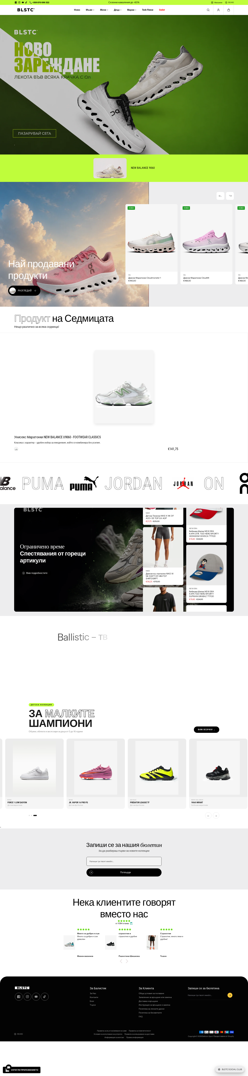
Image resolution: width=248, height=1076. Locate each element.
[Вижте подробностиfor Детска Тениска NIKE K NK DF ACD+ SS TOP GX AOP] (163, 537)
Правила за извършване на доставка (139, 1034)
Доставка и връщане (148, 1001)
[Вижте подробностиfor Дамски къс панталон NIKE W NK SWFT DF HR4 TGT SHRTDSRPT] (163, 595)
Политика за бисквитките (150, 1013)
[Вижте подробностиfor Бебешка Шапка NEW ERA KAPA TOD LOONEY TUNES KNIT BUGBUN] (206, 577)
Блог (92, 1001)
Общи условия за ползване (151, 993)
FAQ (141, 1016)
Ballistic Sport (207, 1036)
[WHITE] (16, 449)
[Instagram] (19, 2)
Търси (93, 1005)
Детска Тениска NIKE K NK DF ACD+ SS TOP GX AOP (160, 564)
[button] (229, 10)
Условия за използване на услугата (108, 1034)
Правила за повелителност (140, 1031)
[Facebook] (16, 2)
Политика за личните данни (151, 1009)
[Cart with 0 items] (229, 10)
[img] (124, 921)
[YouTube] (23, 2)
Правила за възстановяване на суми (112, 1031)
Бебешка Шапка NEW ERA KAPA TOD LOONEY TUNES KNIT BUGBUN (202, 605)
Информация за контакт (114, 1037)
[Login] (218, 10)
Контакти (94, 997)
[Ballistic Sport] (25, 9)
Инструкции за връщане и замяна (154, 1005)
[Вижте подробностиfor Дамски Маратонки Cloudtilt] (206, 238)
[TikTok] (26, 2)
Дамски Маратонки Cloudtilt (196, 278)
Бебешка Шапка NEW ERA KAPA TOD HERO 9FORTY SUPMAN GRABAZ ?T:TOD (201, 545)
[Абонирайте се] (230, 995)
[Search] (208, 10)
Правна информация (134, 1037)
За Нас (93, 993)
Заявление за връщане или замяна (155, 997)
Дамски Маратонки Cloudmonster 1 (144, 278)
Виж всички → (206, 729)
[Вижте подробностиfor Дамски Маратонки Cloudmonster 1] (151, 238)
